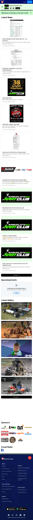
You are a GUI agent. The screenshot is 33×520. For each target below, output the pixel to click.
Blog (3, 476)
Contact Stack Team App (7, 501)
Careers (3, 491)
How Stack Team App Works (23, 467)
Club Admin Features (22, 473)
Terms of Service (5, 468)
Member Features (21, 470)
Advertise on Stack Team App (8, 486)
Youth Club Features (22, 475)
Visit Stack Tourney (22, 492)
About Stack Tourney (22, 489)
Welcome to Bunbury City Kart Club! (15, 13)
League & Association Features (22, 479)
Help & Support (5, 498)
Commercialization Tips (7, 489)
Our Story (4, 466)
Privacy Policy (5, 473)
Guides (3, 479)
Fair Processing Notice (7, 471)
